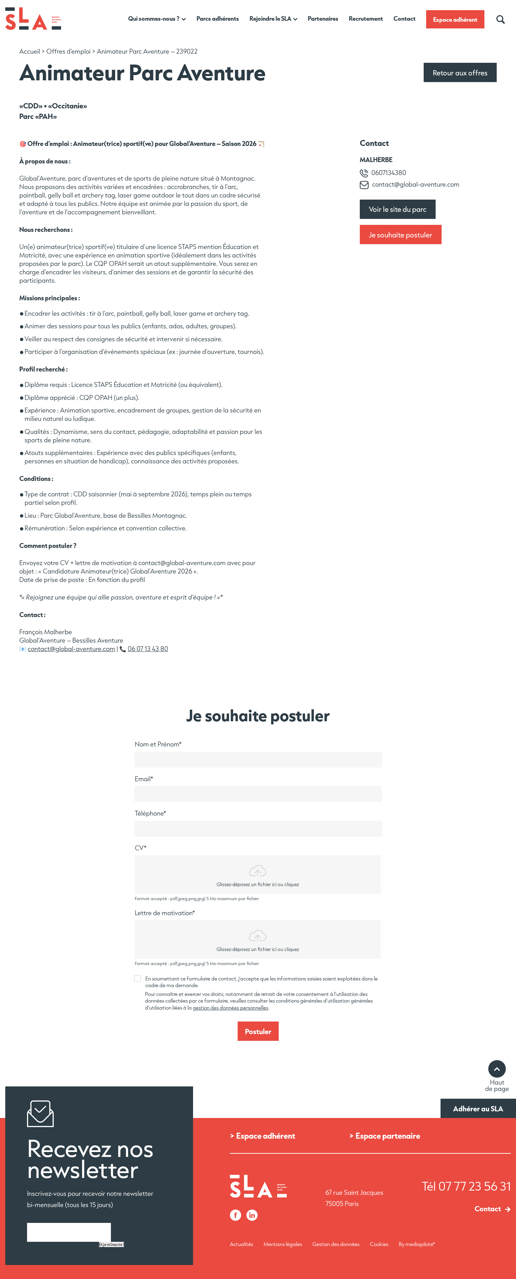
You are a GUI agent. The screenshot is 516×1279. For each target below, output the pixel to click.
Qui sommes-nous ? (154, 18)
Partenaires (323, 18)
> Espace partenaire (384, 1135)
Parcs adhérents (218, 18)
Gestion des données (335, 1244)
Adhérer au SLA (478, 1108)
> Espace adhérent (262, 1135)
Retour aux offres (460, 72)
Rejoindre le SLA (270, 18)
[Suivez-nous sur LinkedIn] (252, 1216)
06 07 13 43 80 (148, 649)
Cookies (379, 1244)
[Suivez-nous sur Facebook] (235, 1216)
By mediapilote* (417, 1244)
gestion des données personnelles (230, 1007)
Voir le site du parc (397, 209)
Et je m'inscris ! (111, 1244)
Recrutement (366, 18)
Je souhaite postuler (400, 234)
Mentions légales (283, 1244)
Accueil (29, 51)
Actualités (241, 1244)
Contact (404, 18)
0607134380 (388, 173)
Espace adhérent (455, 19)
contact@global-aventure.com (71, 649)
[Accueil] (33, 28)
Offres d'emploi (68, 51)
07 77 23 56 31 (474, 1186)
